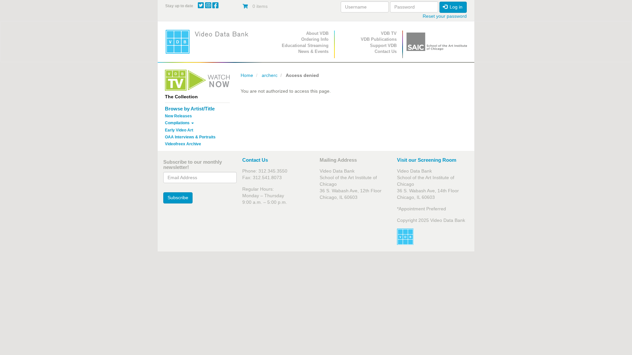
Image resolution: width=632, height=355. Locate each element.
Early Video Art (179, 130)
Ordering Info (315, 39)
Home (247, 75)
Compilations (178, 123)
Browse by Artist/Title (190, 108)
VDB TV (389, 33)
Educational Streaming (305, 45)
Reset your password (445, 16)
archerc (269, 75)
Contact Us (386, 51)
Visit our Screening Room (426, 160)
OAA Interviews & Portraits (190, 137)
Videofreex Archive (183, 144)
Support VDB (383, 45)
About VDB (317, 33)
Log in (455, 7)
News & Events (313, 51)
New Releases (178, 116)
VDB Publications (379, 39)
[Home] (209, 41)
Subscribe (178, 197)
